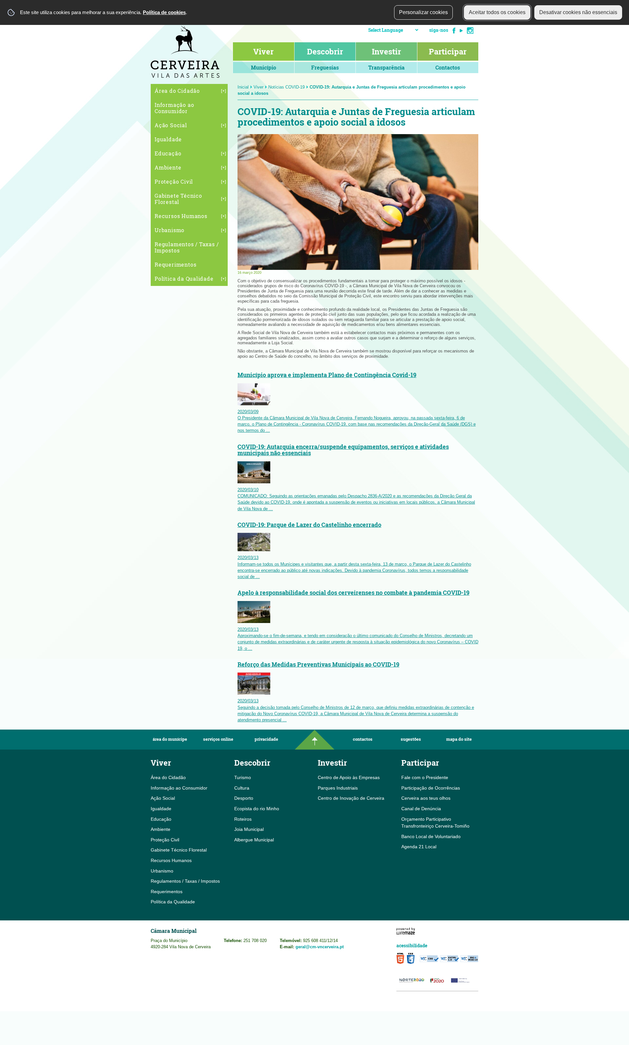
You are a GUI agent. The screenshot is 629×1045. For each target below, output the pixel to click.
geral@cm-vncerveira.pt (319, 946)
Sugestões (411, 739)
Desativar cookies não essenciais (578, 12)
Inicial (243, 87)
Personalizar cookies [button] (423, 12)
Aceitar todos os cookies (497, 12)
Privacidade (266, 739)
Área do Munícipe (170, 739)
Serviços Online (218, 739)
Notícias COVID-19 (286, 87)
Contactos (362, 739)
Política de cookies (164, 12)
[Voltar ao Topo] (314, 740)
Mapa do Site (459, 739)
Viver (258, 87)
